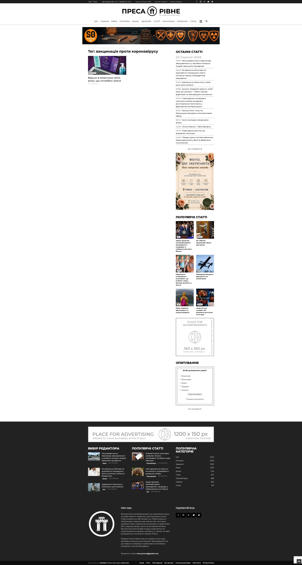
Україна (105, 21)
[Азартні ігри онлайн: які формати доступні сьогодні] (205, 297)
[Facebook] (196, 1)
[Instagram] (200, 1)
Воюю (184, 383)
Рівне (114, 21)
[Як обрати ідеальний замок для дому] (205, 230)
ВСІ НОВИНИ (194, 149)
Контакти (197, 563)
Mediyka (103, 563)
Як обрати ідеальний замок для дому (203, 243)
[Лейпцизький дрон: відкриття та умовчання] (205, 263)
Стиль (193, 21)
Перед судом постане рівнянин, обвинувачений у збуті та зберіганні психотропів (195, 140)
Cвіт (96, 21)
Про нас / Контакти (161, 1)
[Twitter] (208, 1)
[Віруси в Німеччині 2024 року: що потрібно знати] (107, 65)
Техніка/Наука (182, 478)
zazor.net (125, 563)
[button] (201, 21)
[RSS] (204, 1)
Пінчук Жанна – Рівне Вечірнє (196, 127)
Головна (91, 48)
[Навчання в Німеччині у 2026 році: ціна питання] (94, 487)
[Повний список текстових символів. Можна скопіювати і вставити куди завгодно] (138, 456)
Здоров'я (146, 21)
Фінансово (186, 376)
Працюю (185, 387)
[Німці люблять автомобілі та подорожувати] (185, 297)
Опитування (157, 563)
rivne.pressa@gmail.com (148, 554)
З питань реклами (176, 1)
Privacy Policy (208, 563)
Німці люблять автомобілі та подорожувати (182, 310)
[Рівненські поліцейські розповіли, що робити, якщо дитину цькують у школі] (185, 263)
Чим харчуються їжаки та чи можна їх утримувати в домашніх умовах (157, 471)
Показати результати (195, 399)
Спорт (157, 21)
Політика (125, 21)
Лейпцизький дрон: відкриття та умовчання (205, 276)
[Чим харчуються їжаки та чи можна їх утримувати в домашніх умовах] (138, 472)
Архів (142, 563)
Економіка (169, 21)
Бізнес (135, 21)
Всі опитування (194, 409)
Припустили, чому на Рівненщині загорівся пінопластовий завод (194, 113)
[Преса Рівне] (151, 11)
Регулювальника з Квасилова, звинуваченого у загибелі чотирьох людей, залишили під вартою (193, 63)
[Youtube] (212, 1)
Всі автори (169, 563)
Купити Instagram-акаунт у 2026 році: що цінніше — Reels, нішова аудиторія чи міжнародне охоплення (194, 92)
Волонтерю (186, 379)
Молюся (185, 390)
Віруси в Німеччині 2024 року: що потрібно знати (104, 79)
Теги (98, 48)
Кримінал (182, 21)
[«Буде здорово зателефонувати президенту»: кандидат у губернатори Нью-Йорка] (185, 230)
